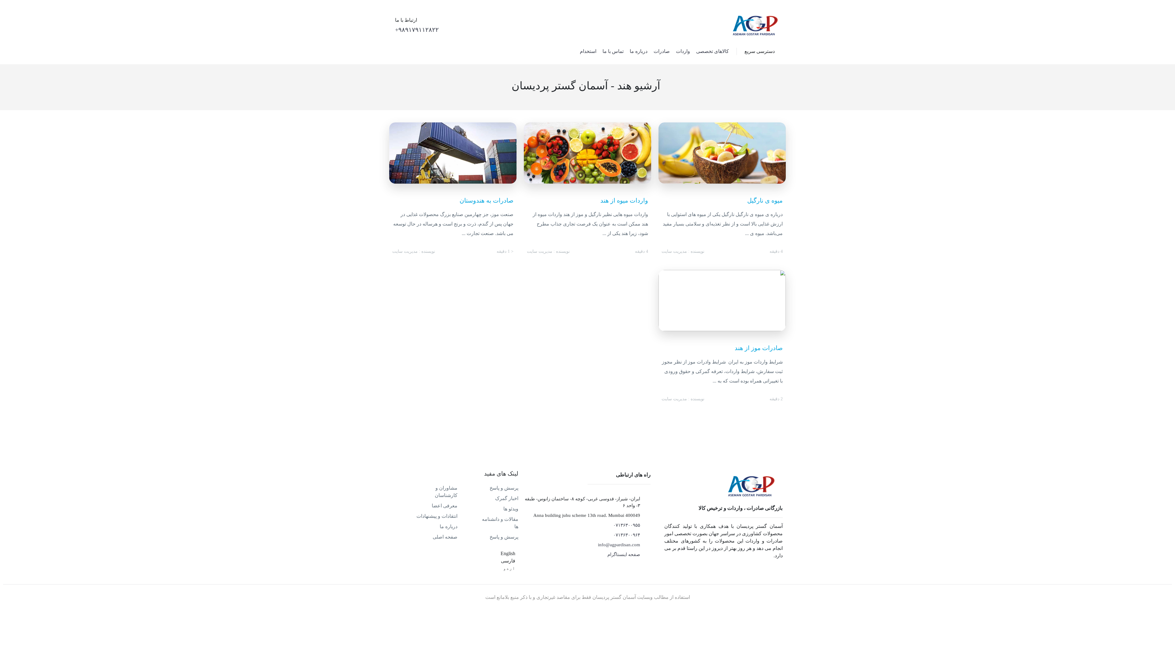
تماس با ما (613, 51)
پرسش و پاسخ (504, 488)
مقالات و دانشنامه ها (500, 523)
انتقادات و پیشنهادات (436, 516)
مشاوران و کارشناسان (446, 491)
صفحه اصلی (445, 537)
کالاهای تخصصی (712, 51)
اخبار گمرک (506, 498)
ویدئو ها (510, 508)
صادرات (662, 51)
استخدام (588, 51)
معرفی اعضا (444, 505)
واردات (683, 51)
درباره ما (638, 51)
